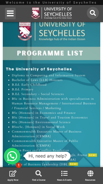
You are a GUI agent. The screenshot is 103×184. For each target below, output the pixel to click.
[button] (10, 13)
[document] (51, 92)
